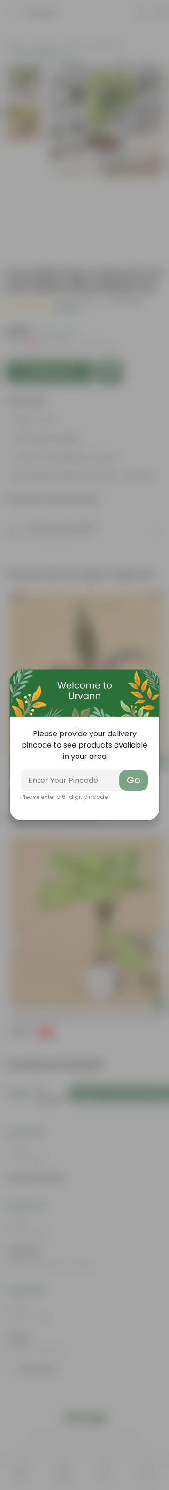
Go (133, 780)
